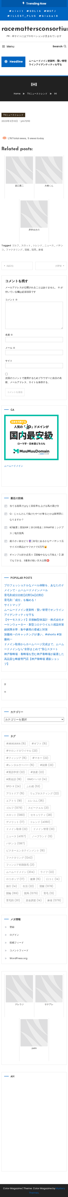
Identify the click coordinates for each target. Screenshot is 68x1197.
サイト (8, 361)
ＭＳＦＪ (51, 11)
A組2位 (10, 265)
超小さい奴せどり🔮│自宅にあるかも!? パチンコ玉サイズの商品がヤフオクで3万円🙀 (37, 544)
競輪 (12, 893)
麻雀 (40, 249)
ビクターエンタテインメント (25, 850)
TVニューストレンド (13, 114)
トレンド (37, 245)
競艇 (27, 249)
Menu (10, 46)
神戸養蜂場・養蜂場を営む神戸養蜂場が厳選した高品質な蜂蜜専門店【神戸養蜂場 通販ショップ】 (34, 659)
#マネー (40, 758)
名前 (9, 334)
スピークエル (38, 808)
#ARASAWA (16, 743)
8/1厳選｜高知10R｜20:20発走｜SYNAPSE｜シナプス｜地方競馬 (37, 530)
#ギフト (39, 743)
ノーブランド (42, 836)
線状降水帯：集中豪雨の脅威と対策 (26, 629)
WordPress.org (18, 958)
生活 (28, 886)
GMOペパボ (37, 779)
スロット (26, 245)
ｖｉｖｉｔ (18, 11)
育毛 (49, 893)
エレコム (36, 800)
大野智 (58, 265)
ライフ (47, 872)
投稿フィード (17, 942)
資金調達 (34, 900)
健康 (35, 879)
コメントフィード (19, 950)
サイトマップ (12, 605)
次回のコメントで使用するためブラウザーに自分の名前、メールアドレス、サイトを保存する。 (33, 380)
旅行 (11, 886)
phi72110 (25, 121)
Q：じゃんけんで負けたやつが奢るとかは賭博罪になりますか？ (36, 516)
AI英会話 (14, 779)
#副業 (46, 765)
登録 (12, 927)
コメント (11, 299)
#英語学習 (15, 772)
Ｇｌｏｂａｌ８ (50, 16)
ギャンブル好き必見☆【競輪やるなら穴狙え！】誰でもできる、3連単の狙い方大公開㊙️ (37, 557)
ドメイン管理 (44, 829)
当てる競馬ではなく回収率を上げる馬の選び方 (34, 506)
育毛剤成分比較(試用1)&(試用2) (24, 595)
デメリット (15, 822)
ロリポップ (15, 879)
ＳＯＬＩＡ (35, 11)
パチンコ (15, 843)
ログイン (14, 935)
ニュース (49, 245)
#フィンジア (16, 758)
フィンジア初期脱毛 (20, 865)
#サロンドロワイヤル (22, 750)
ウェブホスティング (44, 793)
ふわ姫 (33, 786)
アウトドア (15, 793)
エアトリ (14, 800)
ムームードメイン (13, 466)
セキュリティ (41, 815)
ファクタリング (14, 249)
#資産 (37, 772)
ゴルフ (15, 245)
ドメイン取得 (17, 829)
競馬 (34, 249)
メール (10, 348)
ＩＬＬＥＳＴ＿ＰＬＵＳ (23, 16)
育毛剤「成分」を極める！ (20, 600)
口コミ (53, 879)
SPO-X (13, 786)
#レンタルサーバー (20, 765)
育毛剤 (13, 900)
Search (58, 46)
